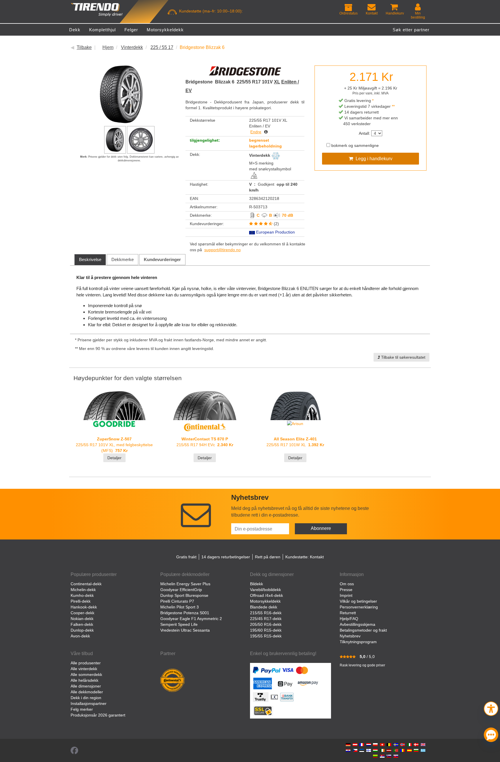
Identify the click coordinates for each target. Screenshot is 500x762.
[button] (491, 708)
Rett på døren (267, 557)
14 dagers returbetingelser (225, 557)
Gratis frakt (186, 557)
